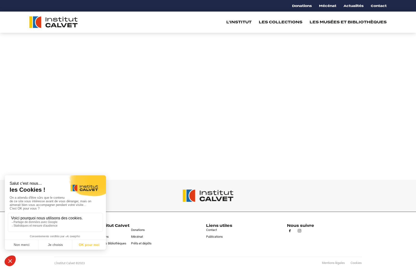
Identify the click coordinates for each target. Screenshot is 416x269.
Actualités (354, 6)
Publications (214, 236)
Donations (302, 6)
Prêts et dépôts (141, 243)
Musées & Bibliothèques (109, 243)
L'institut (239, 22)
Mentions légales (333, 263)
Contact (379, 6)
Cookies (356, 263)
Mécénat (327, 6)
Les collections (280, 22)
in (299, 231)
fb (290, 231)
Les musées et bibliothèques (348, 22)
